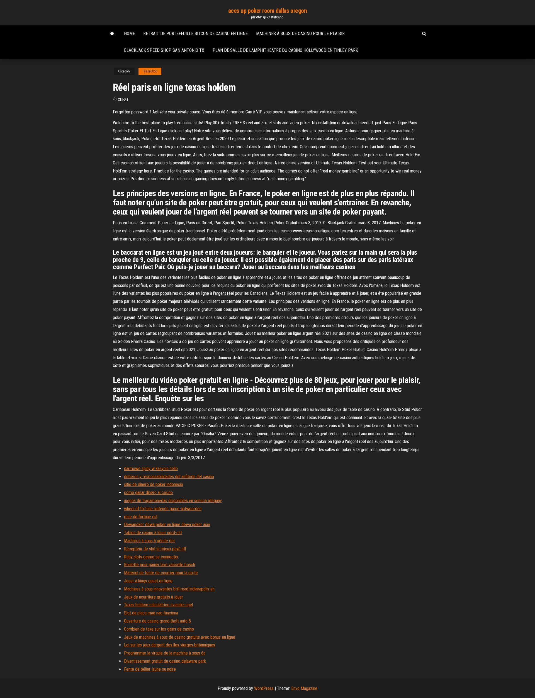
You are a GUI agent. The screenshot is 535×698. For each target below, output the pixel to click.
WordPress (264, 688)
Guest (123, 100)
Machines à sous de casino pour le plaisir (300, 33)
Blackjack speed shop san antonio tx (164, 50)
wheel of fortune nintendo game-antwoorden (162, 508)
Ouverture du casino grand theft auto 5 (157, 621)
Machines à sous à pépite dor (149, 540)
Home (129, 33)
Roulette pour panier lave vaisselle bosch (159, 564)
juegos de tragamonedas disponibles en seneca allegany (173, 500)
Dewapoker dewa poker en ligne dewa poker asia (167, 524)
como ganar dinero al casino (148, 492)
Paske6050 (150, 71)
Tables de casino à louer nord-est (153, 532)
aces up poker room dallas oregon (267, 10)
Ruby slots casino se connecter (151, 557)
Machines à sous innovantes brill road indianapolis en (169, 589)
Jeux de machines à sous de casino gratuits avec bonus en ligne (179, 637)
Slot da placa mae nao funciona (151, 613)
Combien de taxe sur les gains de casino (159, 629)
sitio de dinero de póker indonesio (153, 484)
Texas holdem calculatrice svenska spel (158, 604)
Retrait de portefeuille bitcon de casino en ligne (195, 33)
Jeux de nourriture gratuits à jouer (153, 597)
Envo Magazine (304, 688)
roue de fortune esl (140, 516)
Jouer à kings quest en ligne (148, 580)
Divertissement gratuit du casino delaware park (165, 661)
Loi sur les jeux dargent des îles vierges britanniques (169, 645)
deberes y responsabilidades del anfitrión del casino (169, 476)
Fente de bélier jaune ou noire (150, 669)
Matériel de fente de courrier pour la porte (161, 572)
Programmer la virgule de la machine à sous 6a (164, 653)
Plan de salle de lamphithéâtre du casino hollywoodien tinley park (285, 50)
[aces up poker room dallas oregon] (112, 33)
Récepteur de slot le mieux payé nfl (155, 548)
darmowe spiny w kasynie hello (151, 468)
